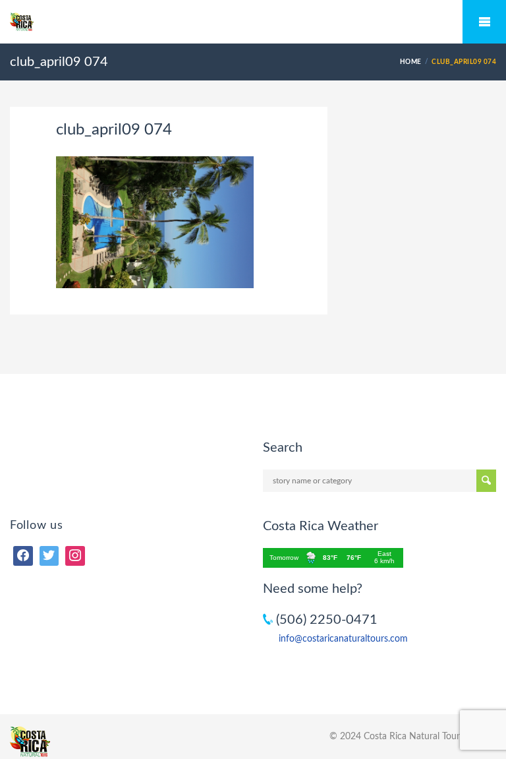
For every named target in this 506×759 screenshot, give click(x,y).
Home (411, 62)
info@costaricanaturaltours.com (343, 639)
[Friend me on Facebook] (23, 556)
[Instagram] (75, 556)
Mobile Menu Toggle (484, 22)
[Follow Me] (49, 556)
